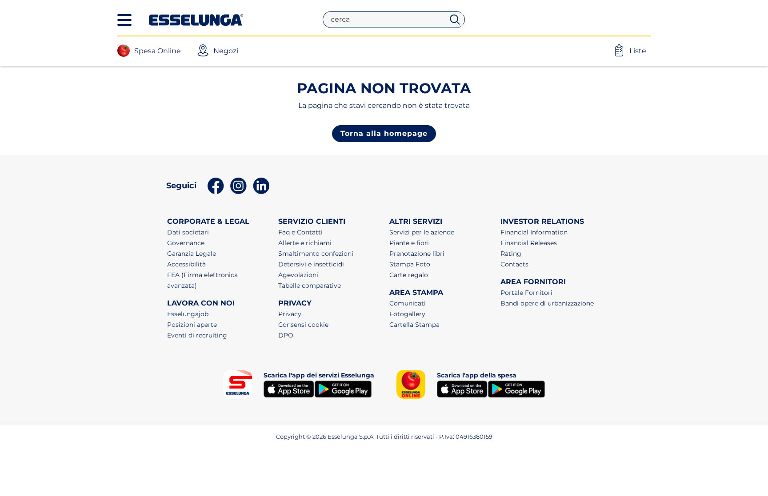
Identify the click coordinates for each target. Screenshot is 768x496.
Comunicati (407, 303)
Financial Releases (528, 243)
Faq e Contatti (300, 232)
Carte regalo (408, 275)
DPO (285, 335)
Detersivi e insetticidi (311, 264)
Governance (185, 243)
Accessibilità (186, 264)
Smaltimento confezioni (315, 254)
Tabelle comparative (309, 286)
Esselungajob (187, 314)
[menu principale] (124, 20)
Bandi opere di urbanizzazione (547, 303)
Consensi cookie (303, 325)
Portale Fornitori (526, 293)
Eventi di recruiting (197, 335)
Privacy (289, 314)
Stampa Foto (409, 264)
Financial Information (534, 232)
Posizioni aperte (192, 325)
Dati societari (188, 232)
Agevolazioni (298, 275)
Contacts (514, 264)
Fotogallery (407, 314)
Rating (510, 254)
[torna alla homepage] (196, 19)
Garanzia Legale (191, 254)
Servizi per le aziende (421, 232)
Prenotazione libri (416, 254)
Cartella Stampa (414, 325)
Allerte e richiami (305, 243)
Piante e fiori (409, 243)
